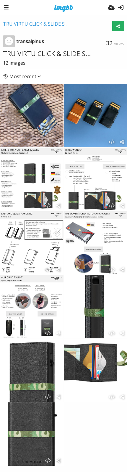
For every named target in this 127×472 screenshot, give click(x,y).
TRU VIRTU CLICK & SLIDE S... (35, 24)
